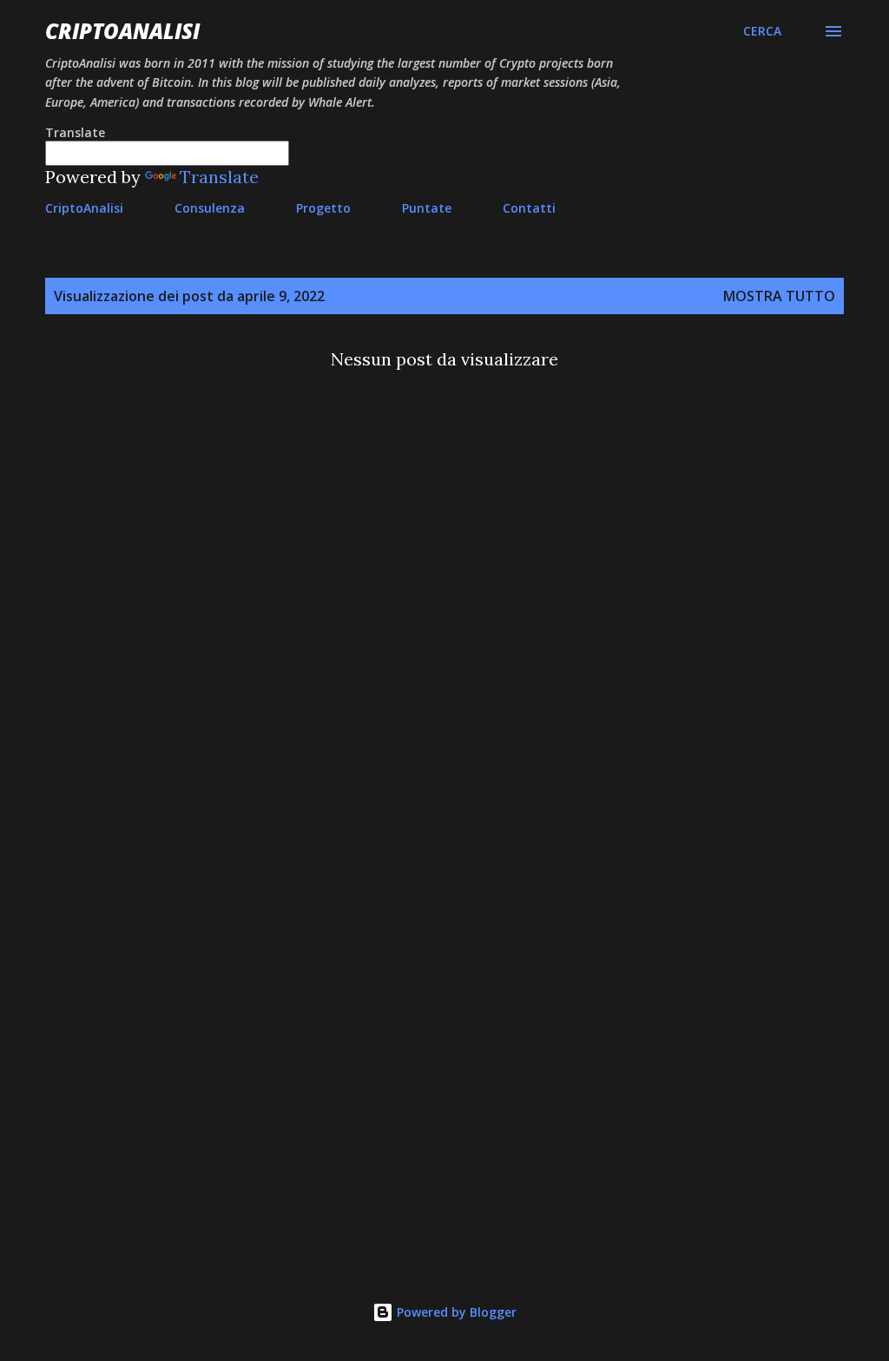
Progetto (323, 208)
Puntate (426, 208)
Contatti (529, 208)
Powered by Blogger (455, 1312)
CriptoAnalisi (122, 30)
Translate (219, 176)
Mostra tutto (779, 296)
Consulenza (210, 208)
